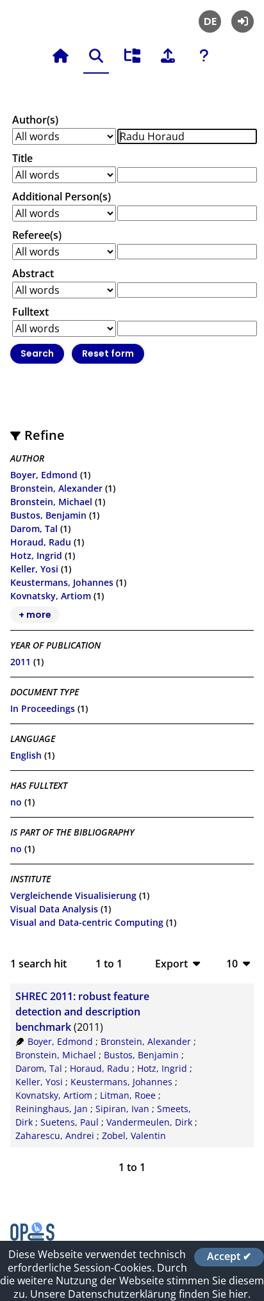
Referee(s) (37, 235)
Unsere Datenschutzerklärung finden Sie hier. (140, 1294)
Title (22, 158)
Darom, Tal (34, 528)
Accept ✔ (229, 1257)
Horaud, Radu (40, 542)
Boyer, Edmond (44, 475)
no (16, 802)
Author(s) (35, 120)
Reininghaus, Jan (51, 1109)
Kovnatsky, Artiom (50, 596)
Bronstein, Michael (51, 502)
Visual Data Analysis (54, 909)
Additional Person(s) (61, 197)
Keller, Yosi (34, 569)
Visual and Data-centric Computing (86, 922)
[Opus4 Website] (32, 1237)
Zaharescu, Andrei (54, 1135)
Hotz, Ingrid (36, 555)
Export (171, 963)
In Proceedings (42, 708)
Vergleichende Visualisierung (73, 895)
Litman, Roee (128, 1095)
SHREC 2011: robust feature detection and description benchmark (82, 1011)
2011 (20, 662)
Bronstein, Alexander (56, 488)
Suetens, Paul (69, 1122)
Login (242, 21)
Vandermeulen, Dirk (149, 1122)
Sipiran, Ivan (122, 1109)
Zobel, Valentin (134, 1135)
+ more (35, 614)
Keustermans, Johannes (61, 582)
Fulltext (30, 312)
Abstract (33, 273)
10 (232, 963)
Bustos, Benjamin (48, 515)
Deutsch (210, 21)
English (26, 755)
